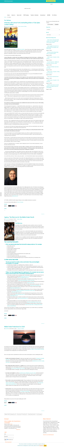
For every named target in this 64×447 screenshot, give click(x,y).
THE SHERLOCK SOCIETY (19, 49)
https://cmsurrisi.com (30, 282)
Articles (18, 219)
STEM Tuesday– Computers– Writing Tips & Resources (52, 72)
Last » (41, 414)
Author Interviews (21, 26)
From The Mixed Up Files (32, 9)
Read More (41, 445)
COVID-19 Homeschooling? (8, 1)
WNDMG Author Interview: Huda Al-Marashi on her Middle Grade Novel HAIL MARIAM (52, 86)
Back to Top (43, 323)
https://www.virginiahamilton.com (15, 287)
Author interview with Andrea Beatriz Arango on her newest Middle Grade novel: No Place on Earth (52, 41)
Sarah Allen (7, 328)
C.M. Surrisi (7, 219)
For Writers (22, 328)
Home (5, 17)
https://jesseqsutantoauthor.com (23, 298)
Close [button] (45, 445)
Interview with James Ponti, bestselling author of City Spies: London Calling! (22, 23)
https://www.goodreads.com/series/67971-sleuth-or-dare (25, 290)
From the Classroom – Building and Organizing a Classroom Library (52, 62)
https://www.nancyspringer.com (35, 285)
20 (29, 414)
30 (31, 414)
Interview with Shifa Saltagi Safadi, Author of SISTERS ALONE (52, 53)
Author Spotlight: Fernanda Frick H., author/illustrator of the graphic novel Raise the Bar (52, 47)
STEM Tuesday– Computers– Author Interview (52, 58)
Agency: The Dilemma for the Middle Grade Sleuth (19, 217)
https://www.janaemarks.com (16, 291)
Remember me (10, 439)
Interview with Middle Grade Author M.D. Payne (52, 67)
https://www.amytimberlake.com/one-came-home (26, 280)
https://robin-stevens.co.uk (25, 276)
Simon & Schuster (20, 202)
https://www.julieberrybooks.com (23, 277)
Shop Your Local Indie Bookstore (48, 434)
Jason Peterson (7, 26)
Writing (25, 26)
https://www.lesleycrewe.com (20, 294)
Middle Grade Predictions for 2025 (14, 327)
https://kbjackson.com (14, 295)
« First (12, 414)
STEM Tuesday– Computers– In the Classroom (52, 81)
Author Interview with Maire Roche (52, 76)
